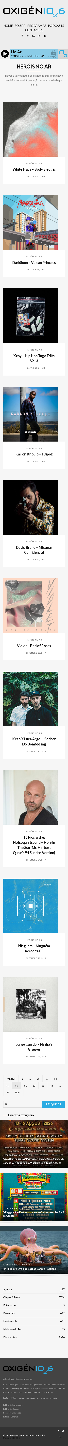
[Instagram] (28, 36)
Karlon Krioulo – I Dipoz (33, 454)
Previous (11, 1078)
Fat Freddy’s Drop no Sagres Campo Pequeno (29, 1268)
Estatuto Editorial (10, 1417)
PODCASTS (56, 26)
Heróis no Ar (34, 163)
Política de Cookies (11, 1409)
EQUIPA (20, 26)
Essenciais (34, 1313)
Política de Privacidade (13, 1405)
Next (17, 1092)
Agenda (34, 1289)
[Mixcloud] (33, 36)
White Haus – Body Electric (34, 169)
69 (7, 1092)
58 (55, 1078)
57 (47, 1078)
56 (38, 1078)
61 (25, 1085)
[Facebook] (22, 36)
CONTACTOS (34, 30)
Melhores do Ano (34, 1329)
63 (43, 1085)
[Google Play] (39, 36)
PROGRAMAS (36, 26)
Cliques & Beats (11, 1155)
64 (51, 1085)
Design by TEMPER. (11, 1438)
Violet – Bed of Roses (34, 645)
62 (34, 1085)
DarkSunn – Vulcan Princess (34, 262)
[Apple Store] (44, 36)
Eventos (27, 1155)
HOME (8, 26)
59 (7, 1085)
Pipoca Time (34, 1337)
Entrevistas (34, 1305)
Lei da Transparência (12, 1413)
